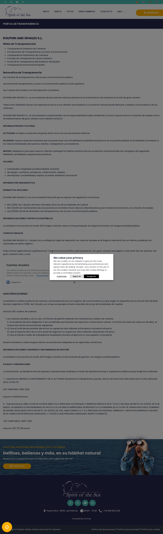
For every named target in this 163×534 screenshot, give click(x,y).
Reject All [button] (77, 276)
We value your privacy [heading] (68, 257)
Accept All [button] (91, 276)
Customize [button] (62, 276)
